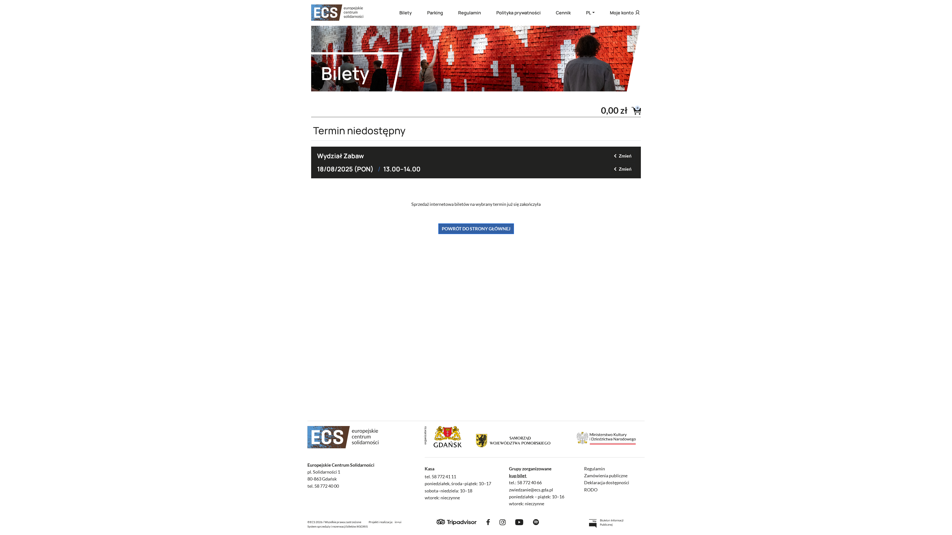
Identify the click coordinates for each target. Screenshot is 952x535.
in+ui (398, 522)
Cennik (563, 13)
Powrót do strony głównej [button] (476, 228)
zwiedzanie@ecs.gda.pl (531, 489)
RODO (590, 489)
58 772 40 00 (326, 486)
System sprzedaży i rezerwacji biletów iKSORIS (337, 526)
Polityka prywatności (518, 13)
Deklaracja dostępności (606, 482)
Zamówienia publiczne (605, 475)
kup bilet (517, 475)
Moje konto (622, 13)
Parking (435, 13)
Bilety (405, 13)
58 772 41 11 (444, 476)
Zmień (625, 156)
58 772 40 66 (529, 482)
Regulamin (469, 13)
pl (588, 13)
